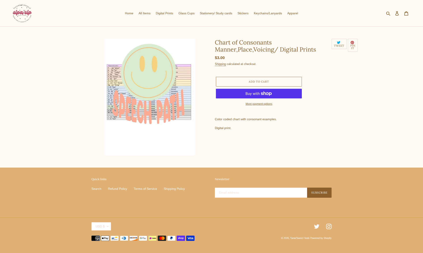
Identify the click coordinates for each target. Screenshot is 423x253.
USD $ (100, 226)
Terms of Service (145, 188)
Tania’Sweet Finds (300, 238)
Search (96, 188)
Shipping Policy (174, 188)
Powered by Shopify (321, 238)
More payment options (259, 103)
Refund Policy (117, 188)
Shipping (220, 64)
